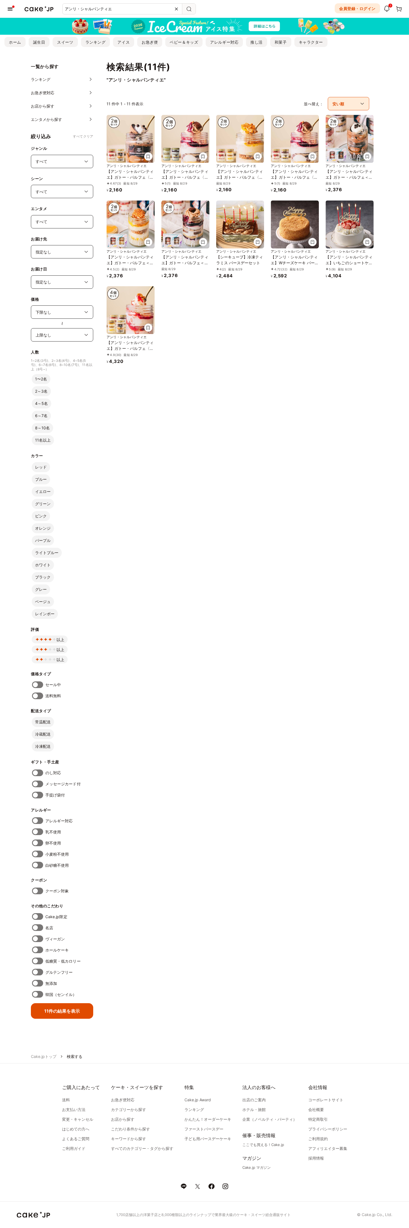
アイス (123, 42)
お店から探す (122, 1119)
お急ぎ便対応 (122, 1099)
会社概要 (316, 1109)
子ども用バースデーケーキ (207, 1138)
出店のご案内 (254, 1099)
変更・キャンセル (77, 1119)
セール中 (53, 684)
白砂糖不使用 (57, 865)
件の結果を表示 (62, 1011)
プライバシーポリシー (327, 1129)
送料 (66, 1099)
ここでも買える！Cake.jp (263, 1144)
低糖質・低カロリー (63, 961)
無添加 (51, 983)
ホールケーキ (57, 950)
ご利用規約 (318, 1138)
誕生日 (39, 42)
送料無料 (53, 695)
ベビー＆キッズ (184, 42)
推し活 (256, 42)
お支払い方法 (73, 1109)
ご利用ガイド (73, 1148)
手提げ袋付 (55, 795)
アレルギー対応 (224, 42)
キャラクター (311, 42)
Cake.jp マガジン (256, 1167)
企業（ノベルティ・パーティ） (269, 1119)
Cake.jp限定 (56, 916)
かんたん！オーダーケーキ (207, 1119)
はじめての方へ (75, 1129)
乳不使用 (53, 832)
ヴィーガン (55, 938)
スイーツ (65, 42)
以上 (60, 639)
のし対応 (53, 772)
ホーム (15, 42)
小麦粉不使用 (57, 854)
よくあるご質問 (75, 1138)
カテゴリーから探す (128, 1109)
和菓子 (281, 42)
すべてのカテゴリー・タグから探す (142, 1148)
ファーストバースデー (203, 1129)
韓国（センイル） (61, 994)
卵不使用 (53, 843)
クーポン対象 (57, 890)
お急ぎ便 (150, 42)
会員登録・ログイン (357, 8)
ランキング (95, 42)
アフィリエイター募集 (327, 1148)
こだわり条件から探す (130, 1129)
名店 (49, 927)
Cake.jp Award (197, 1099)
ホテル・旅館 (254, 1109)
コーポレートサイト (325, 1099)
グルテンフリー (59, 972)
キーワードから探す (128, 1138)
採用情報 (316, 1158)
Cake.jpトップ (43, 1056)
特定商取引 (318, 1119)
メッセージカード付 (63, 783)
